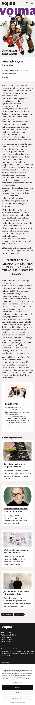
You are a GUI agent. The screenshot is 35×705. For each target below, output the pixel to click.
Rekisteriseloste (21, 702)
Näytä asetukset (17, 698)
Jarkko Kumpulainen (19, 70)
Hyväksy (17, 687)
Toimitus (5, 663)
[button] (32, 666)
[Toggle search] (27, 3)
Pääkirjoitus (19, 614)
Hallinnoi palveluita (17, 682)
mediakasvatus (7, 614)
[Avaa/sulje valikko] (32, 3)
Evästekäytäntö (13, 702)
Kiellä (17, 693)
